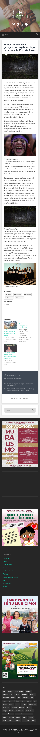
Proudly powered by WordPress (16, 729)
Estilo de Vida (7, 565)
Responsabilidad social (14, 378)
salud (4, 720)
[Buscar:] (19, 410)
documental (6, 707)
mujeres (29, 714)
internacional (19, 710)
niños (24, 717)
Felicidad (21, 707)
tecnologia (17, 720)
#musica (32, 694)
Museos (11, 717)
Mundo (5, 717)
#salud (13, 697)
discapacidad (32, 704)
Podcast (5, 574)
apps (19, 697)
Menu (7, 35)
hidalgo (5, 710)
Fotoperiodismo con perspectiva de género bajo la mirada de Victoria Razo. (19, 47)
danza (17, 704)
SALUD (5, 580)
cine (35, 701)
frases (28, 707)
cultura (11, 704)
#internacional (19, 691)
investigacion (29, 710)
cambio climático (14, 701)
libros (4, 714)
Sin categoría (7, 583)
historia (11, 710)
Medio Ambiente (8, 571)
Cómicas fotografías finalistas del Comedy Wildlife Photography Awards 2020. (20, 389)
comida (5, 704)
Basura (5, 701)
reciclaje (31, 717)
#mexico (17, 694)
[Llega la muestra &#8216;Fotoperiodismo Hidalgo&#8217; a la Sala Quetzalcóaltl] (26, 332)
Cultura (5, 561)
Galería (5, 568)
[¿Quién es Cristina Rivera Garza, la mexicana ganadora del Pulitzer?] (10, 348)
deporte (24, 704)
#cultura (10, 691)
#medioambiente (7, 694)
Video (5, 586)
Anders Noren (27, 730)
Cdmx (22, 701)
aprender (25, 697)
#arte (4, 691)
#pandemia (6, 697)
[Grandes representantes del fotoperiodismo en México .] (10, 325)
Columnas (6, 558)
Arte (31, 697)
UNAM (33, 720)
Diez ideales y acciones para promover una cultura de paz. (20, 384)
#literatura (28, 691)
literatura (10, 714)
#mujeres (24, 694)
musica (18, 717)
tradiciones (26, 720)
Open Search (36, 34)
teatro (10, 720)
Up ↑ (20, 733)
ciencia (29, 701)
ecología (14, 707)
